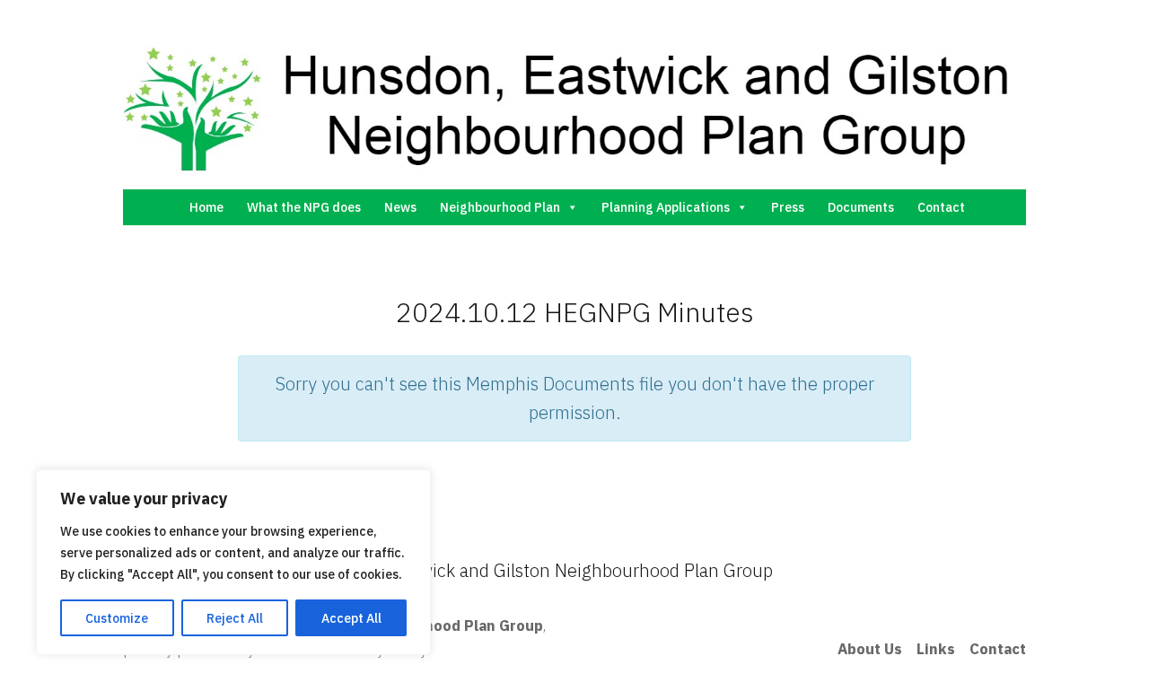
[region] (233, 562)
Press (787, 207)
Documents (861, 207)
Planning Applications (665, 207)
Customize (116, 618)
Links (936, 649)
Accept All (351, 618)
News (400, 207)
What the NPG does (304, 207)
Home (206, 207)
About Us (870, 649)
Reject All (234, 618)
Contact (941, 207)
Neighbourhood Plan (500, 207)
